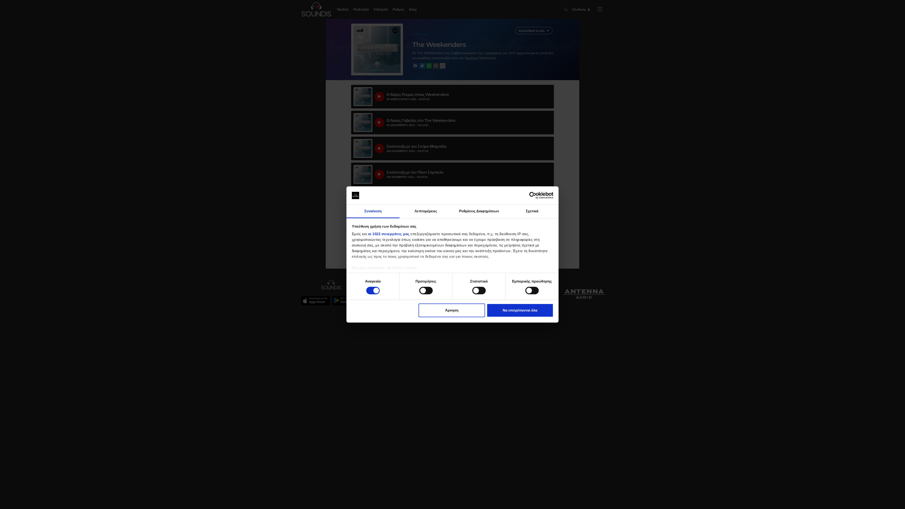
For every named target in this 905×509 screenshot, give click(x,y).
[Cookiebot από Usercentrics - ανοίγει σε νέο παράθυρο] (532, 195)
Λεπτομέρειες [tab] (426, 211)
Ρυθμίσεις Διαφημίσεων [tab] (479, 211)
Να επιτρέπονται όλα (520, 310)
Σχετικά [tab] (532, 211)
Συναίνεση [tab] (373, 211)
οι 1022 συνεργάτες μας (389, 234)
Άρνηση (451, 310)
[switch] (426, 290)
